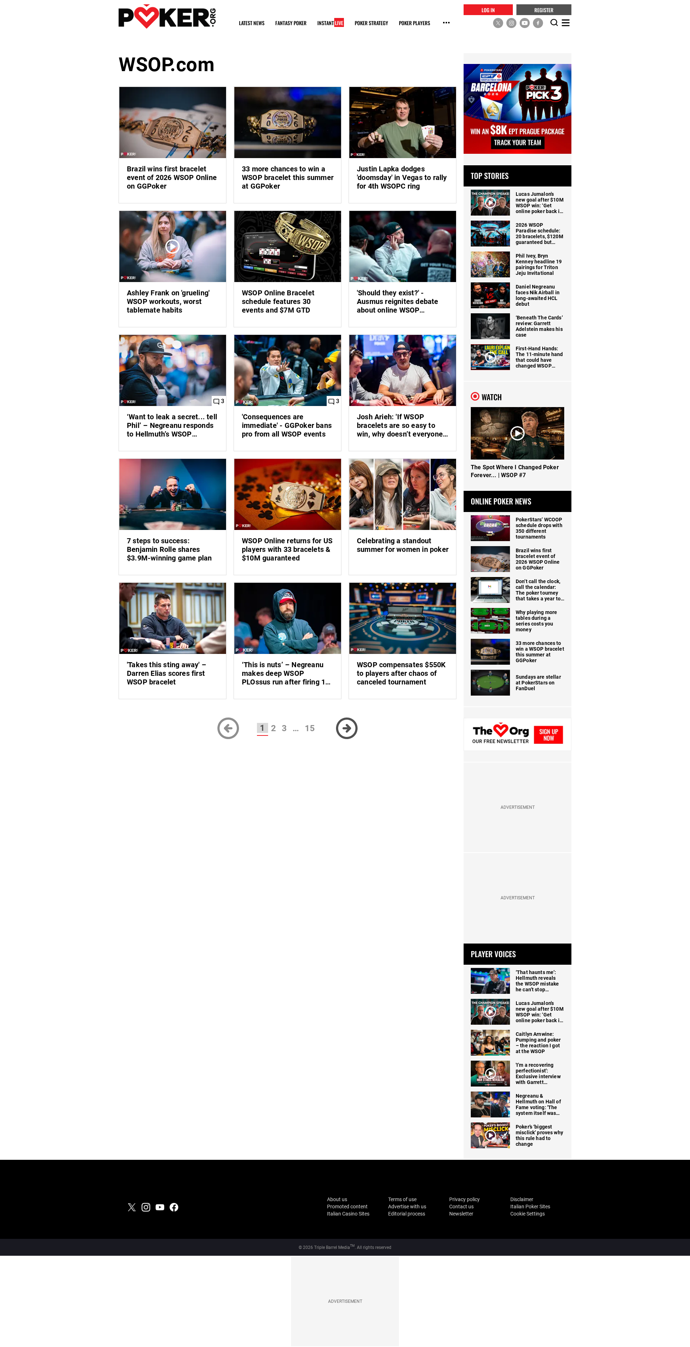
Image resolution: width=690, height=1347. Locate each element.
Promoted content (347, 1206)
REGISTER (543, 9)
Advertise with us (407, 1206)
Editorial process (406, 1214)
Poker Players (414, 23)
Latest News (251, 23)
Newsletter (461, 1214)
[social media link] (498, 23)
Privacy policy (464, 1199)
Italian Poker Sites (530, 1206)
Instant (330, 23)
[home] (167, 16)
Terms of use (402, 1199)
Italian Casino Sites (348, 1214)
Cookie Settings (527, 1214)
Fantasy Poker (291, 23)
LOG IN (488, 9)
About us (337, 1199)
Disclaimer (521, 1199)
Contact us (461, 1206)
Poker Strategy (371, 23)
